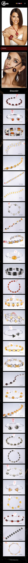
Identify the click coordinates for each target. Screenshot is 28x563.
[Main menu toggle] (25, 3)
